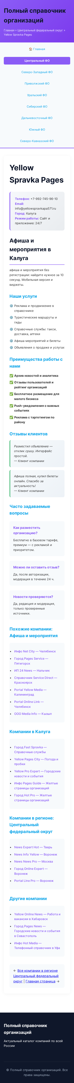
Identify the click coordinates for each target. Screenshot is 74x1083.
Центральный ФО (37, 60)
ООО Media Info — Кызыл (33, 714)
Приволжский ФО (37, 83)
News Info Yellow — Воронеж (35, 854)
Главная (9, 30)
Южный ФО (37, 129)
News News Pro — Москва (33, 861)
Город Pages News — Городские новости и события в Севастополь (37, 931)
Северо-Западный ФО (37, 72)
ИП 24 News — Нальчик (32, 670)
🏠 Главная (37, 49)
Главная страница (40, 981)
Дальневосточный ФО (37, 118)
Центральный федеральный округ (40, 30)
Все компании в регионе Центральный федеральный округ (36, 976)
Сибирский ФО (37, 106)
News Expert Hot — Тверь (33, 847)
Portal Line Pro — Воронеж (34, 881)
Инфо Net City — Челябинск (35, 651)
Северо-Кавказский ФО (37, 141)
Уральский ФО (37, 95)
